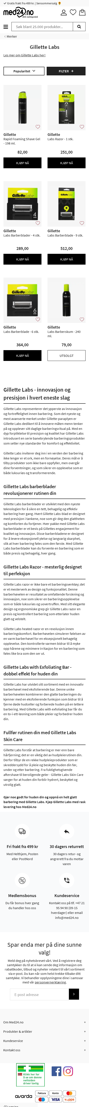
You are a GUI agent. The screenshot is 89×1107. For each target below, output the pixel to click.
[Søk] (79, 26)
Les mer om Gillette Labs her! (24, 55)
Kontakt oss (11, 1050)
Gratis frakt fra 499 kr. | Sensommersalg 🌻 (33, 3)
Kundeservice (13, 1041)
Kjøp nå (22, 163)
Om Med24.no (13, 1022)
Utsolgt (67, 355)
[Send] (74, 994)
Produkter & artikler (17, 1031)
